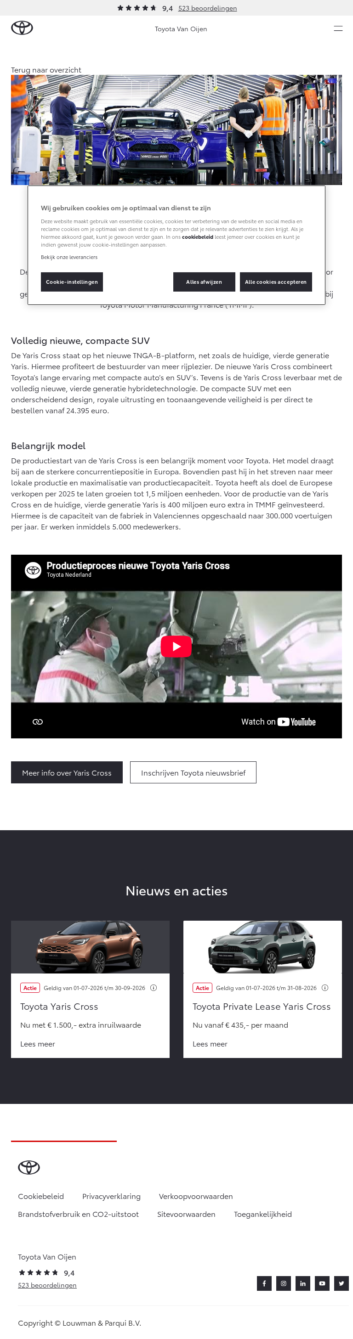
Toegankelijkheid (263, 1213)
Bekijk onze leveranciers (69, 256)
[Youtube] (322, 1283)
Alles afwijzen (204, 281)
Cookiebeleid (41, 1195)
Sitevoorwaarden (186, 1213)
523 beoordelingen (207, 7)
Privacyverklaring (111, 1195)
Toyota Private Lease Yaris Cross (262, 1005)
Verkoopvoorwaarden (196, 1195)
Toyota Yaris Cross (59, 1005)
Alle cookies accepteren (276, 281)
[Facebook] (264, 1283)
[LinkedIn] (303, 1283)
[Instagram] (283, 1283)
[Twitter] (341, 1283)
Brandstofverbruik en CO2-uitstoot (78, 1213)
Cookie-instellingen (72, 281)
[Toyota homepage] (22, 28)
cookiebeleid (197, 236)
